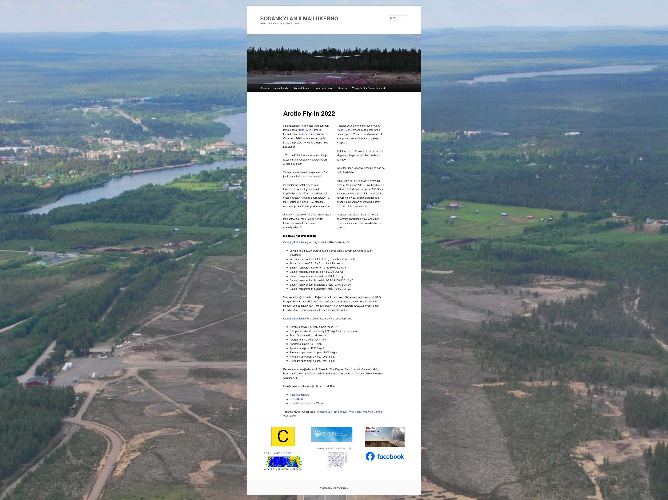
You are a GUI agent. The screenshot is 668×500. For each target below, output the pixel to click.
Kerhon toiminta (301, 88)
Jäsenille (342, 88)
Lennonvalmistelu (323, 88)
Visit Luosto (289, 416)
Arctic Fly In (304, 129)
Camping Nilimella (293, 242)
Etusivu (265, 88)
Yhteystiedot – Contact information (369, 88)
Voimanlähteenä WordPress (334, 487)
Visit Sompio (375, 411)
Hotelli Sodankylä (299, 394)
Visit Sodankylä (358, 411)
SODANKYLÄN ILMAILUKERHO (299, 18)
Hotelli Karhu (297, 399)
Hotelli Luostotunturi (301, 403)
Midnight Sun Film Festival (332, 411)
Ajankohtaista (281, 88)
